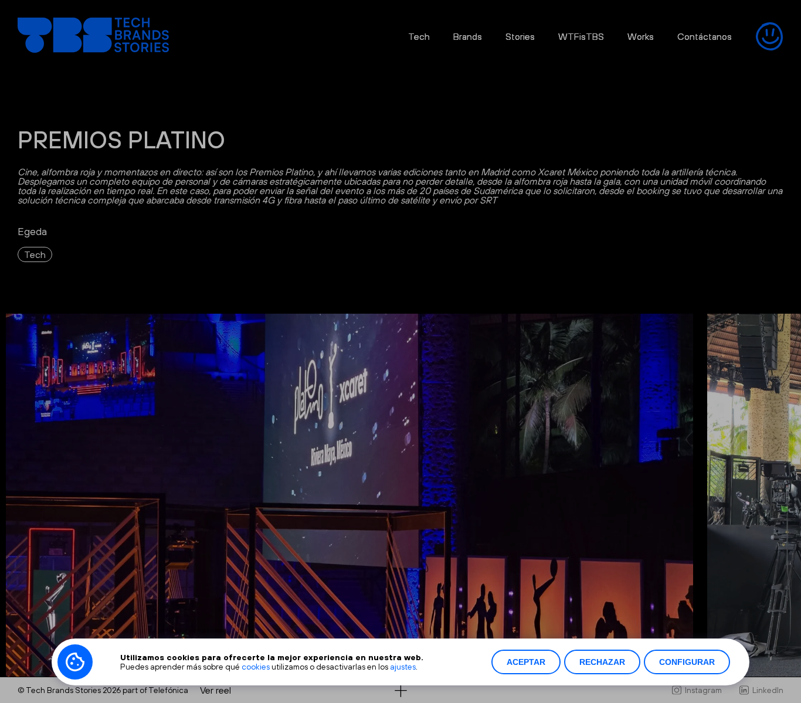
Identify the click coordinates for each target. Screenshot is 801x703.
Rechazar (602, 662)
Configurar (687, 662)
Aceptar (526, 662)
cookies (256, 666)
